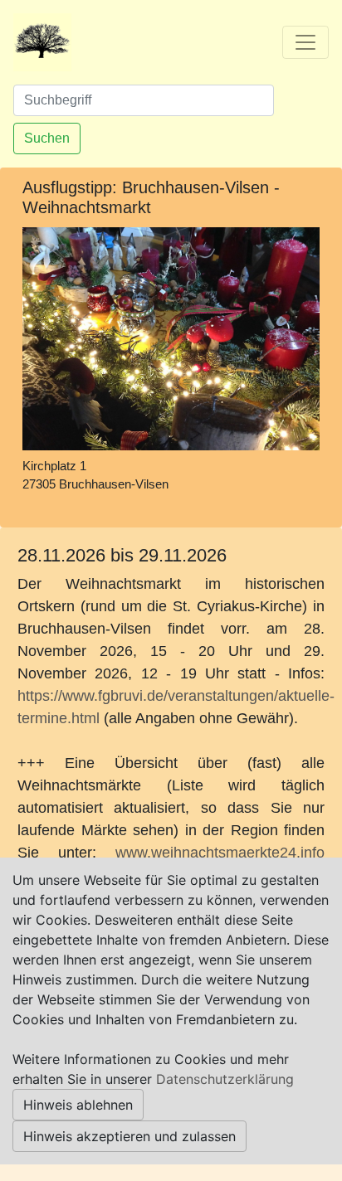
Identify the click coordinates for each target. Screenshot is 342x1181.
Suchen (47, 138)
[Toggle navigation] (305, 42)
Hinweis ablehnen (78, 1104)
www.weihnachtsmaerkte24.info (220, 852)
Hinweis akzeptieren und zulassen (129, 1136)
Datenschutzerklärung (225, 1079)
